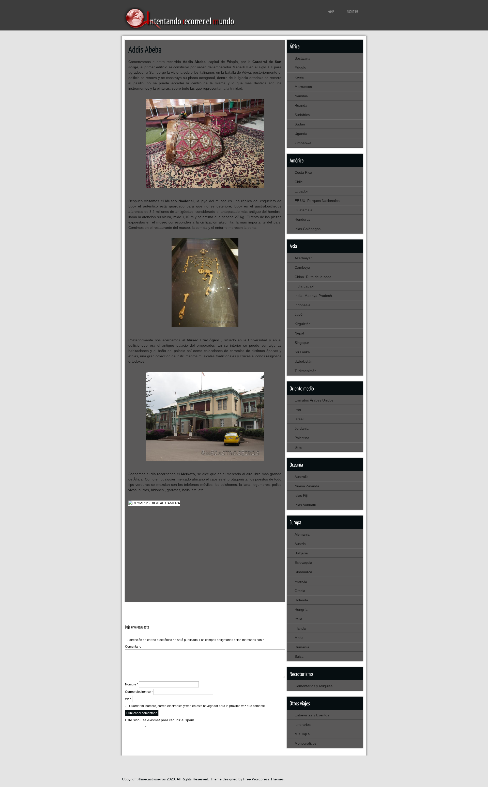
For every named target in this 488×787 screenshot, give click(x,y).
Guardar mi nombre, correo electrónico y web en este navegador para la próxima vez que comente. (197, 706)
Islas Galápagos (308, 229)
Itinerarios (303, 724)
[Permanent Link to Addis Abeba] (145, 49)
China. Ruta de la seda (313, 277)
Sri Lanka (302, 352)
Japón (299, 314)
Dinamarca (303, 572)
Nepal (299, 333)
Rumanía (302, 647)
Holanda (301, 600)
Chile (299, 182)
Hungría (301, 609)
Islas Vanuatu (305, 505)
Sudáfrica (302, 115)
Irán (298, 410)
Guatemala (303, 210)
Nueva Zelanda (307, 486)
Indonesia (302, 305)
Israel (299, 419)
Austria (300, 544)
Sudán (300, 124)
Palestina (302, 438)
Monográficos (305, 743)
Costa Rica (303, 172)
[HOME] (331, 11)
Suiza (299, 656)
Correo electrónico (139, 692)
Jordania (302, 428)
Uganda (301, 134)
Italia (298, 619)
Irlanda (300, 628)
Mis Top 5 (302, 734)
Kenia (299, 77)
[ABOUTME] (352, 11)
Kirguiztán (303, 324)
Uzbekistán (303, 361)
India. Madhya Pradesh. (314, 296)
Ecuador (301, 191)
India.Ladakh (305, 286)
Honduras (302, 219)
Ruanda (301, 105)
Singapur (302, 343)
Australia (302, 477)
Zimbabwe (303, 143)
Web (128, 699)
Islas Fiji (301, 495)
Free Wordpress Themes (263, 779)
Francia (301, 581)
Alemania (302, 534)
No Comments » (249, 608)
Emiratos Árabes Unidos (314, 400)
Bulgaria (301, 553)
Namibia (301, 96)
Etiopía (155, 608)
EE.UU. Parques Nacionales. (318, 201)
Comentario (133, 646)
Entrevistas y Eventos (312, 715)
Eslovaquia (303, 562)
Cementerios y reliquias (313, 686)
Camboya (302, 267)
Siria (298, 447)
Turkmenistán (305, 371)
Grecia (300, 591)
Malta (299, 638)
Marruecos (303, 87)
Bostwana (302, 58)
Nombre (131, 684)
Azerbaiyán (304, 258)
